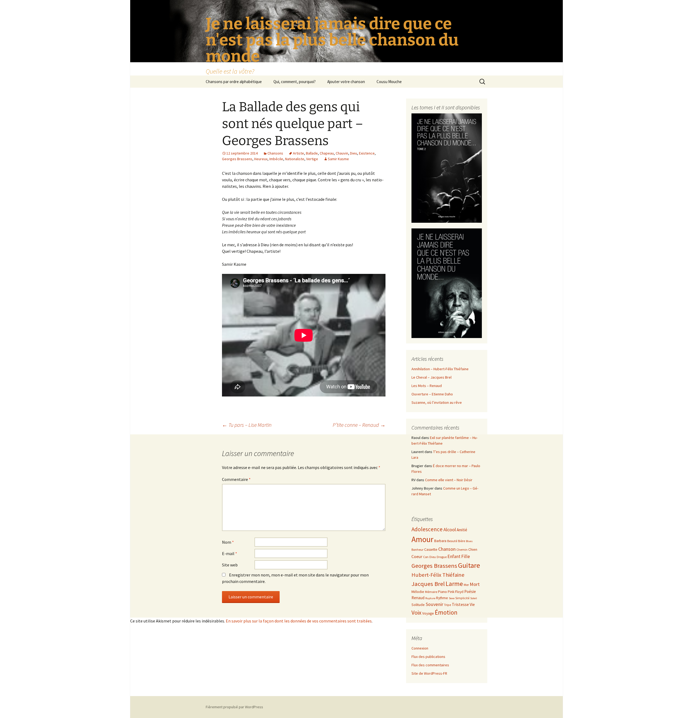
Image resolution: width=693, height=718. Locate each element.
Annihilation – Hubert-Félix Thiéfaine (440, 368)
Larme (454, 584)
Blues (469, 541)
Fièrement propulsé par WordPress (234, 706)
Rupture (430, 598)
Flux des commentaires (430, 665)
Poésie (470, 591)
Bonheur (417, 549)
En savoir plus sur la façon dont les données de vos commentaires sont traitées (299, 621)
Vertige (312, 158)
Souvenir (434, 604)
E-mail (229, 553)
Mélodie (417, 591)
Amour (422, 539)
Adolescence (427, 529)
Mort (475, 584)
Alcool (449, 529)
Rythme (442, 598)
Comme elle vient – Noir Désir (448, 479)
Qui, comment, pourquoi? (294, 81)
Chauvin (342, 153)
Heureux (260, 158)
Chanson (447, 549)
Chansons (275, 153)
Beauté (452, 541)
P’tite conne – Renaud (359, 424)
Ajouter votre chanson (346, 81)
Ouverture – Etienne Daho (432, 394)
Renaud (417, 597)
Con (426, 557)
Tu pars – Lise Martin (247, 424)
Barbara (440, 541)
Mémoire (431, 592)
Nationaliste (294, 158)
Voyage (428, 613)
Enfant (453, 556)
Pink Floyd (455, 591)
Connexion (419, 648)
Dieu (353, 153)
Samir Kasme (338, 158)
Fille (465, 556)
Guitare (469, 565)
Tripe (447, 605)
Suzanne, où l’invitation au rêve (436, 402)
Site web (230, 565)
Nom (228, 542)
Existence (367, 153)
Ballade (312, 153)
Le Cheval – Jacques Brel (431, 377)
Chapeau (327, 153)
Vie (472, 604)
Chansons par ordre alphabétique (234, 81)
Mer (466, 585)
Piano (442, 591)
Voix (416, 612)
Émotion (446, 612)
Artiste (298, 153)
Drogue (442, 557)
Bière (461, 541)
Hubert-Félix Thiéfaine (438, 574)
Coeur (416, 556)
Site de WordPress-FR (429, 673)
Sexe (452, 598)
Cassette (430, 549)
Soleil (473, 598)
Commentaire (236, 479)
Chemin (462, 549)
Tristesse (460, 604)
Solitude (418, 604)
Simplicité (462, 598)
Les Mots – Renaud (426, 385)
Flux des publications (428, 656)
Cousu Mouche (389, 81)
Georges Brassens (237, 158)
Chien (472, 549)
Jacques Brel (428, 584)
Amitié (462, 529)
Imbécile (276, 158)
